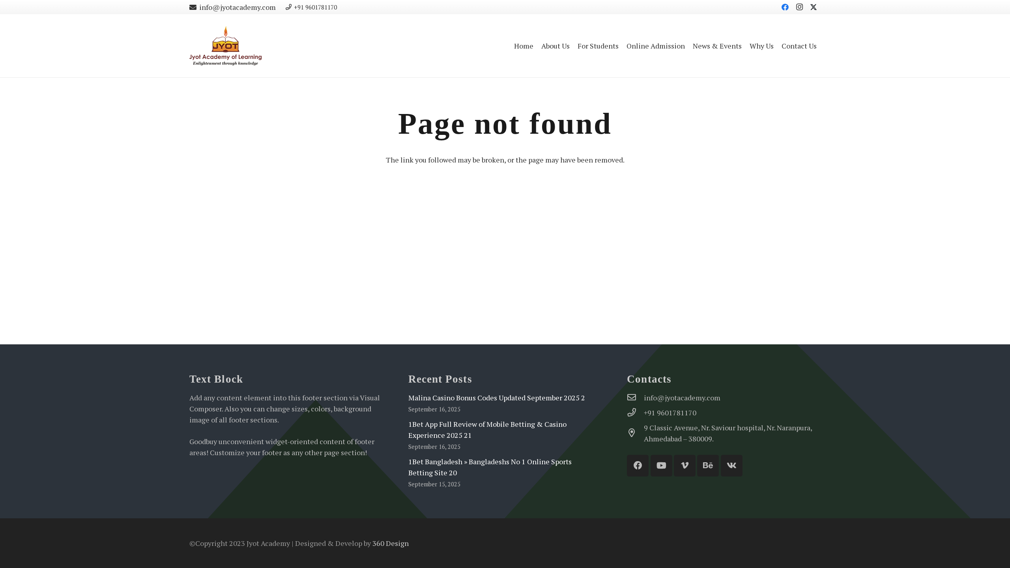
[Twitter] (813, 7)
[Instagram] (799, 7)
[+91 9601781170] (635, 412)
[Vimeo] (685, 465)
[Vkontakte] (732, 465)
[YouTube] (661, 465)
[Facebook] (785, 7)
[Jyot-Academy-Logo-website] (225, 45)
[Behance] (708, 465)
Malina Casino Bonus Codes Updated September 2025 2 (496, 397)
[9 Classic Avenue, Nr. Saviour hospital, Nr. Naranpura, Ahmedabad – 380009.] (635, 433)
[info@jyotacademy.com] (635, 397)
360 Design (390, 543)
